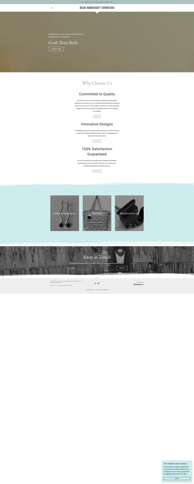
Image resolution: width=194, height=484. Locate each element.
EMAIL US (97, 116)
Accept (177, 478)
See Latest (97, 141)
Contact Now (56, 49)
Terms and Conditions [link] (101, 290)
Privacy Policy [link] (90, 290)
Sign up (122, 268)
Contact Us (97, 171)
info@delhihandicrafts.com (64, 285)
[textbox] (90, 268)
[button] (51, 7)
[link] (97, 8)
